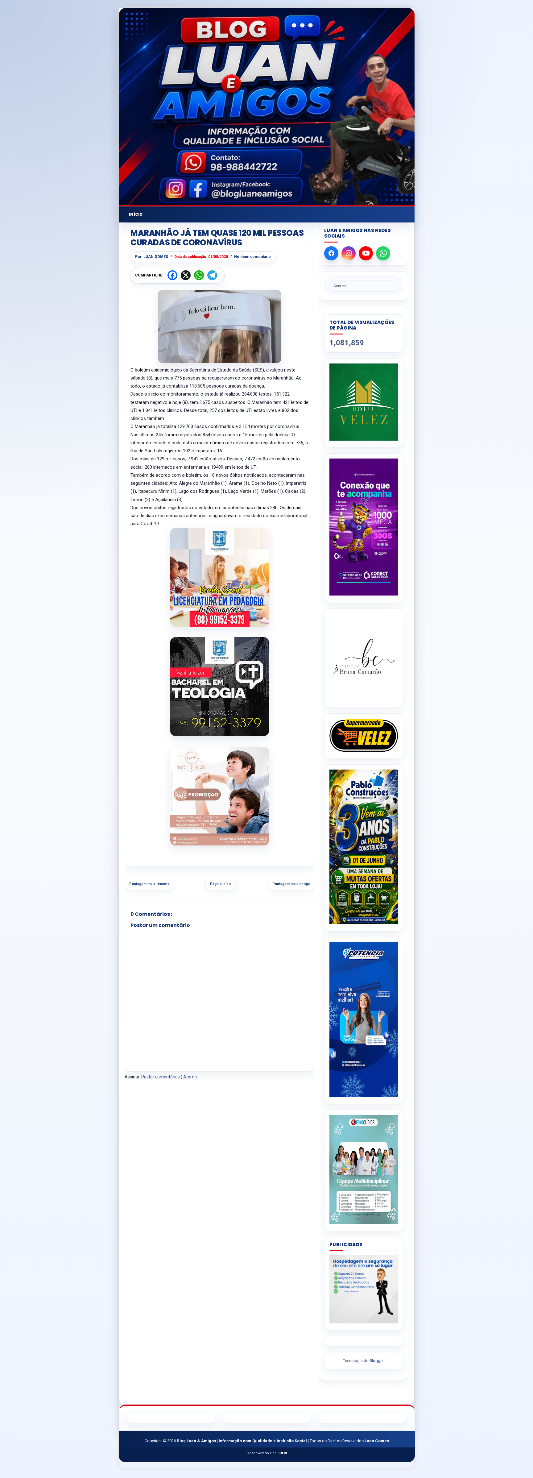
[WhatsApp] (383, 253)
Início (136, 214)
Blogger (376, 1360)
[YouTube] (366, 253)
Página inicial (221, 884)
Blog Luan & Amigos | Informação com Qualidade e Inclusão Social (242, 1441)
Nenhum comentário (252, 257)
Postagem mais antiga (291, 884)
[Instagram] (348, 253)
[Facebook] (331, 253)
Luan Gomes (377, 1441)
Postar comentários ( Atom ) (169, 1076)
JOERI (282, 1453)
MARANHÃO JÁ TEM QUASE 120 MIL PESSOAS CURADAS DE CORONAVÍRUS (217, 238)
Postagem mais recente (149, 884)
